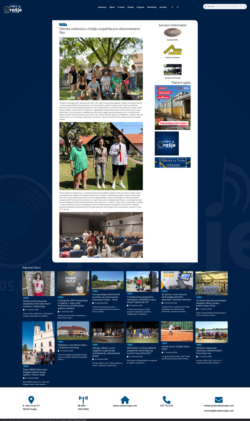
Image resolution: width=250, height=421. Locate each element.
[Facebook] (172, 7)
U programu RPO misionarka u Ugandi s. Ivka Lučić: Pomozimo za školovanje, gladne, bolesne (73, 304)
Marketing (151, 7)
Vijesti (112, 7)
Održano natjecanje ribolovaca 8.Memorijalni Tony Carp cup (209, 350)
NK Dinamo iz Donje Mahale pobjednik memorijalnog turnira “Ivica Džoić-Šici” (141, 350)
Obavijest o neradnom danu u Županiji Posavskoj (72, 346)
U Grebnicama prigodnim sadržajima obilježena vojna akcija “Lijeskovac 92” (141, 299)
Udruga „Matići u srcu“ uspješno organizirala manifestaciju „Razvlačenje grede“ (106, 351)
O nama (121, 7)
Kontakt (163, 7)
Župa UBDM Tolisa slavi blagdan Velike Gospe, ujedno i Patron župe (35, 372)
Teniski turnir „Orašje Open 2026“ (175, 348)
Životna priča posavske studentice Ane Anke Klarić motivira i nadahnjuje (37, 303)
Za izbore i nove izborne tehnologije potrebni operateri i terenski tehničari (176, 297)
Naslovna (102, 7)
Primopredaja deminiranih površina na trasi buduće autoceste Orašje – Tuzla (106, 297)
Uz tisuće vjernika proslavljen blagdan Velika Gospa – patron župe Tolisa (211, 303)
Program (140, 7)
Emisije (131, 7)
